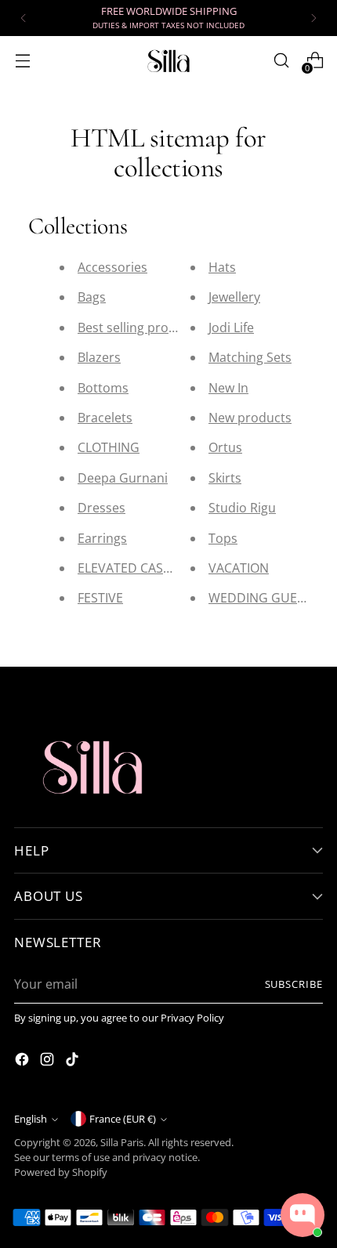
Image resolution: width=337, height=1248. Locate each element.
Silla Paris (121, 1142)
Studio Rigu (242, 507)
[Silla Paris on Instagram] (48, 1061)
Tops (222, 538)
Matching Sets (250, 357)
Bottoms (103, 387)
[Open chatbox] (302, 1215)
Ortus (225, 447)
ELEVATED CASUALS (136, 568)
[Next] (313, 18)
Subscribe (294, 984)
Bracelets (105, 417)
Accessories (112, 267)
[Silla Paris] (168, 60)
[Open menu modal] (22, 61)
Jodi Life (231, 327)
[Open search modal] (281, 61)
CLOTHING (109, 447)
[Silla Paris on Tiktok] (73, 1061)
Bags (92, 297)
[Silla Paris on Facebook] (23, 1061)
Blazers (99, 357)
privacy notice (164, 1157)
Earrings (102, 538)
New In (228, 387)
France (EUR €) (122, 1119)
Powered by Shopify (60, 1172)
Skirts (224, 478)
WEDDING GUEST (259, 597)
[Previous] (23, 18)
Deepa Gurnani (123, 478)
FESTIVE (100, 597)
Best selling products (139, 327)
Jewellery (234, 297)
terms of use (81, 1157)
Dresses (101, 507)
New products (250, 417)
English (30, 1119)
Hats (222, 267)
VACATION (238, 568)
